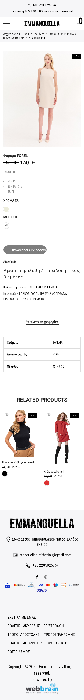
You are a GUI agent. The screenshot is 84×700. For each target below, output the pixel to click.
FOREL (34, 293)
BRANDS (24, 293)
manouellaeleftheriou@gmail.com (46, 555)
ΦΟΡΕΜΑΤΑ (67, 34)
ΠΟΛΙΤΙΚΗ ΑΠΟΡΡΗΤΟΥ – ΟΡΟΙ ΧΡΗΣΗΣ (38, 643)
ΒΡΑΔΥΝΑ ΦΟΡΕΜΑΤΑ (15, 37)
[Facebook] (37, 576)
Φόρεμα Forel (54, 471)
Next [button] (73, 99)
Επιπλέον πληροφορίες (42, 322)
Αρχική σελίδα (11, 34)
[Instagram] (46, 576)
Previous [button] (11, 99)
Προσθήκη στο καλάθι (29, 249)
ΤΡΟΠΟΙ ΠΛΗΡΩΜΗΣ (59, 634)
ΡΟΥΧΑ (52, 34)
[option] (42, 99)
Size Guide (9, 262)
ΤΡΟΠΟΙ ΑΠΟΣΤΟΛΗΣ (24, 634)
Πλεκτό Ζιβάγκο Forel (18, 462)
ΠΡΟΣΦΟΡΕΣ (11, 299)
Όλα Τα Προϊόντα (34, 34)
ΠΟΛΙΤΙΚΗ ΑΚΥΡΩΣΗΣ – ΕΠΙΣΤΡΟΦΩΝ (36, 626)
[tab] (42, 322)
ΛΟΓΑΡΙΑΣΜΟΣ (19, 651)
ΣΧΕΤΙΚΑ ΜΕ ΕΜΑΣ (22, 617)
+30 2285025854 (44, 5)
